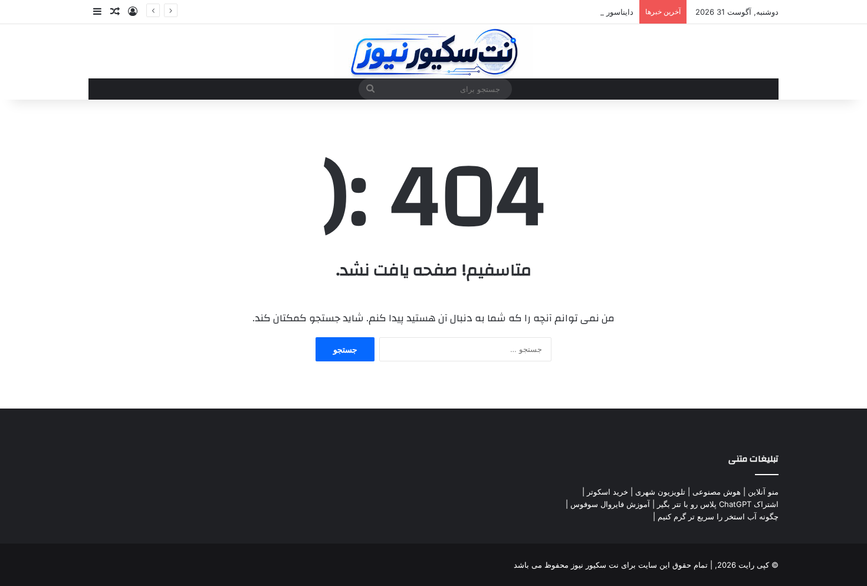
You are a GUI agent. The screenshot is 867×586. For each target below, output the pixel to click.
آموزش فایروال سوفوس (610, 504)
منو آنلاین (763, 491)
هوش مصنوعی (716, 491)
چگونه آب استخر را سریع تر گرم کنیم (718, 516)
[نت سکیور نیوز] (433, 51)
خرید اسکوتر (607, 491)
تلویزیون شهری (660, 491)
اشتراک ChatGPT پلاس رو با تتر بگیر (718, 504)
